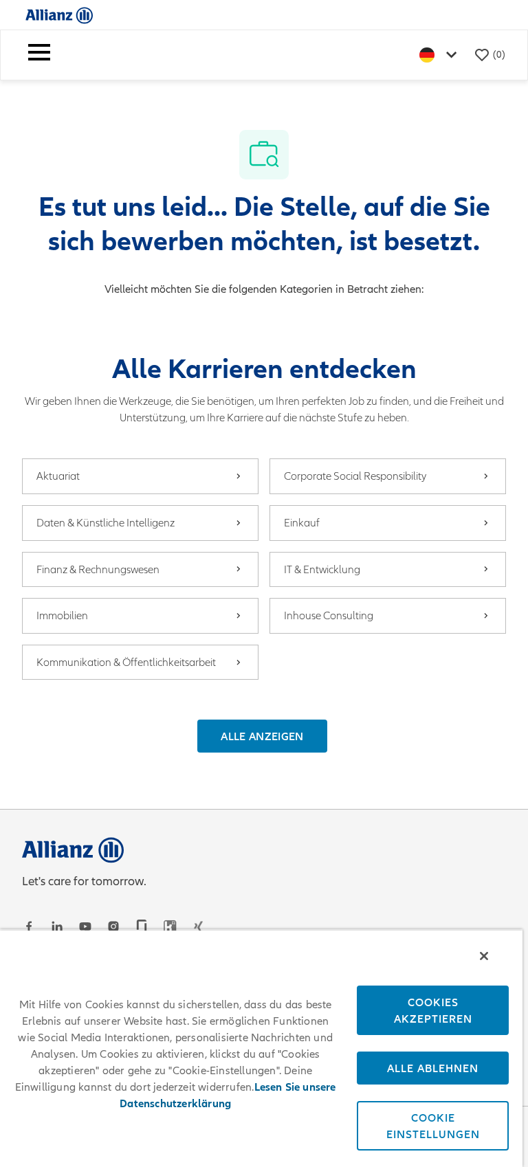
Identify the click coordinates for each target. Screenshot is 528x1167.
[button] (262, 736)
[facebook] (29, 926)
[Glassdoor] (141, 926)
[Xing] (198, 926)
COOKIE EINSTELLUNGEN (433, 1125)
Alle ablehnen (432, 1068)
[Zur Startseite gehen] (59, 15)
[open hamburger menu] (39, 55)
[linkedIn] (57, 926)
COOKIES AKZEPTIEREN (433, 1010)
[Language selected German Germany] (441, 55)
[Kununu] (170, 926)
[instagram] (113, 926)
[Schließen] (484, 956)
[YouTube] (85, 926)
